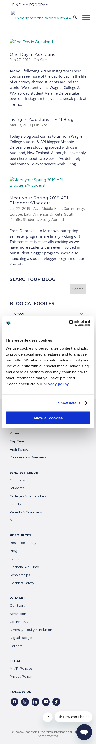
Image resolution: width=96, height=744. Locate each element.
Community (74, 208)
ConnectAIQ (20, 622)
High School (19, 449)
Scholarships (20, 575)
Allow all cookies (48, 418)
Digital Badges (21, 638)
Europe (16, 214)
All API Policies (21, 668)
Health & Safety (22, 583)
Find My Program (30, 5)
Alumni (15, 520)
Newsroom (18, 614)
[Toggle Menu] (86, 17)
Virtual (15, 433)
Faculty (15, 504)
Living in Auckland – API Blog (42, 119)
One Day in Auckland (33, 54)
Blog (13, 551)
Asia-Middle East (47, 208)
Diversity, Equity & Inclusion (31, 630)
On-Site (40, 60)
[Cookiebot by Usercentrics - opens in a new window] (69, 323)
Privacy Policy (21, 676)
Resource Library (23, 543)
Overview (17, 480)
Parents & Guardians (26, 512)
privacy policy (56, 384)
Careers (16, 646)
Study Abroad (52, 219)
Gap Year (17, 441)
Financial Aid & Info (24, 567)
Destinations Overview (28, 457)
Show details (69, 403)
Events (15, 559)
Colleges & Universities (28, 496)
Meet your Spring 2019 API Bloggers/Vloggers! (39, 201)
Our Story (17, 605)
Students (31, 219)
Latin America (36, 214)
